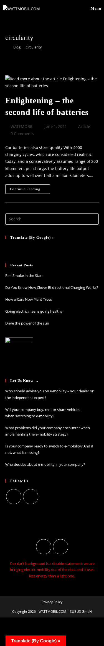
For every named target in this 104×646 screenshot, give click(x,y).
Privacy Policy (52, 601)
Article (84, 126)
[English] (37, 247)
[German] (8, 247)
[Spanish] (30, 247)
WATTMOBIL (22, 126)
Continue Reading (30, 187)
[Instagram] (13, 496)
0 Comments (22, 133)
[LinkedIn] (30, 496)
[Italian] (23, 247)
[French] (15, 247)
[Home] (6, 47)
